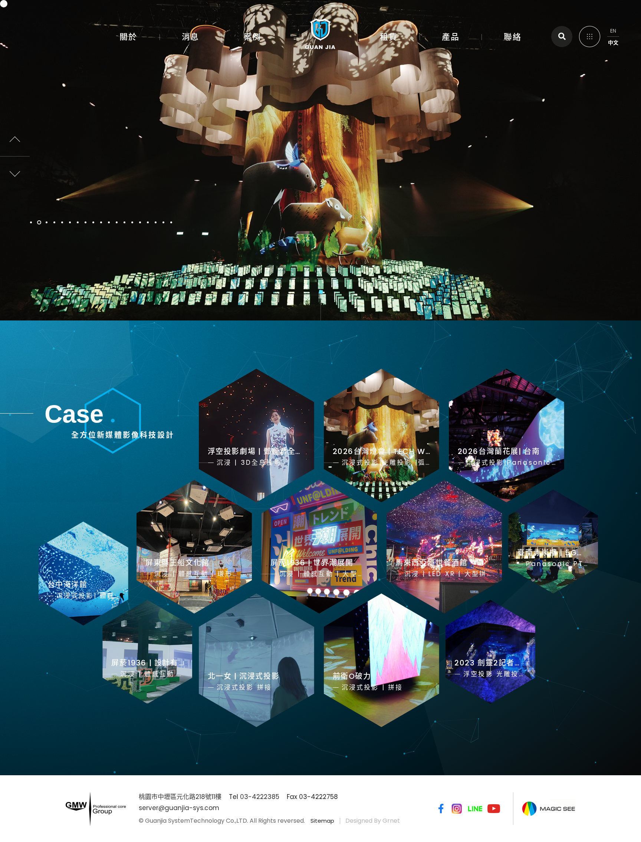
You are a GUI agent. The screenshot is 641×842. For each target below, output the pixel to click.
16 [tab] (148, 222)
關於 (128, 37)
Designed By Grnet (372, 820)
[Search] (561, 36)
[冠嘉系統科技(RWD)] (320, 35)
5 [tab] (62, 222)
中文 (613, 42)
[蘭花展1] (320, 160)
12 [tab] (117, 222)
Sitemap (322, 821)
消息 (190, 37)
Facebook (439, 808)
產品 (450, 37)
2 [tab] (39, 222)
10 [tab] (101, 222)
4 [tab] (55, 222)
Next (15, 171)
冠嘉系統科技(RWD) (30, 28)
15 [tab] (140, 222)
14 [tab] (133, 222)
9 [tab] (94, 222)
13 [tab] (125, 222)
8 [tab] (86, 222)
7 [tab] (78, 222)
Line (475, 808)
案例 (252, 37)
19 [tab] (172, 222)
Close (589, 35)
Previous (15, 142)
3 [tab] (47, 222)
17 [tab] (156, 222)
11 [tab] (109, 222)
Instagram (456, 808)
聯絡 (512, 37)
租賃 (388, 37)
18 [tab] (164, 222)
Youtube (493, 808)
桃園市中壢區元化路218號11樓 (180, 796)
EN (613, 30)
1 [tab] (31, 222)
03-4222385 (259, 796)
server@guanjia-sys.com (179, 807)
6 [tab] (70, 222)
